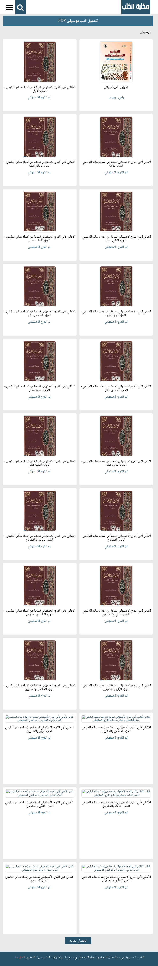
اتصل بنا (20, 957)
